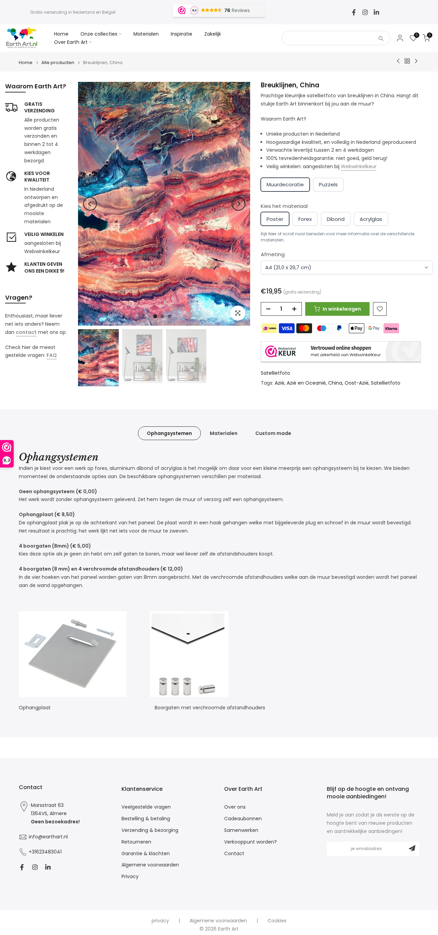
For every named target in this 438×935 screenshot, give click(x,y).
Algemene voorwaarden (150, 865)
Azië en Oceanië (306, 382)
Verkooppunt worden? (250, 842)
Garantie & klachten (145, 853)
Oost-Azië (357, 382)
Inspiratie (181, 33)
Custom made (273, 433)
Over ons (235, 807)
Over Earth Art (71, 42)
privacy (160, 921)
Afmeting (273, 254)
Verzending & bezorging (149, 830)
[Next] (238, 204)
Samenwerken (241, 830)
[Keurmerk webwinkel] (341, 351)
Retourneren (136, 842)
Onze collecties (98, 33)
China (335, 382)
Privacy (130, 876)
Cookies (277, 921)
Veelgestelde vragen (146, 807)
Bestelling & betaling (145, 818)
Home (61, 33)
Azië (279, 382)
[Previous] (90, 204)
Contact (234, 853)
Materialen (146, 33)
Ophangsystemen (169, 433)
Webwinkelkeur (358, 166)
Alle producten (57, 62)
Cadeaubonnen (243, 818)
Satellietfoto (275, 373)
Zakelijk (212, 33)
